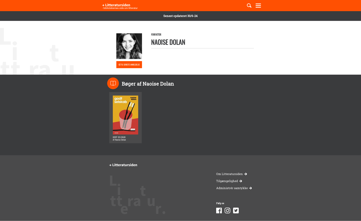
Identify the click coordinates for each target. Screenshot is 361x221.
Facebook (219, 210)
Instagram (227, 210)
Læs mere (122, 137)
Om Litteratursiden (229, 174)
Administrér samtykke (232, 188)
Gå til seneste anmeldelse (129, 64)
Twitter (236, 210)
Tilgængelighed (227, 181)
